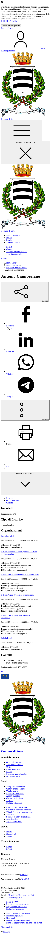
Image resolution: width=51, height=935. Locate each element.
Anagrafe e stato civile (15, 786)
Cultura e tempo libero (15, 789)
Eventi (9, 849)
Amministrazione (13, 265)
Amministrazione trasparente (18, 913)
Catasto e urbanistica (14, 798)
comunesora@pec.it (14, 897)
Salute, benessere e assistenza (18, 817)
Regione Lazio (7, 28)
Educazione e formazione (16, 807)
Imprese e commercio (15, 793)
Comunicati (11, 834)
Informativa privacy (14, 916)
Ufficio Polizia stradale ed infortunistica (17, 595)
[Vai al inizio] (2, 672)
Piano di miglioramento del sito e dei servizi (24, 923)
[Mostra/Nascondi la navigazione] (21, 130)
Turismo (9, 800)
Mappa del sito (7, 927)
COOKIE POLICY (9, 21)
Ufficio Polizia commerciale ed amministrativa (20, 574)
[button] (13, 235)
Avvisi (9, 836)
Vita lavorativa (12, 791)
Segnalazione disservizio (16, 906)
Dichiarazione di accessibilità (18, 920)
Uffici (8, 767)
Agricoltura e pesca (14, 821)
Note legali (10, 918)
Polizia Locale (7, 638)
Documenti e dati (13, 776)
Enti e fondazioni (13, 769)
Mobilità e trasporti (14, 803)
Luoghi (9, 846)
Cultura (9, 249)
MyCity (6, 932)
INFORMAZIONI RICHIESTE (26, 473)
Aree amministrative (14, 764)
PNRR (9, 247)
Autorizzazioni (12, 819)
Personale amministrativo (16, 267)
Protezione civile (8, 536)
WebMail (23, 875)
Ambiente (10, 814)
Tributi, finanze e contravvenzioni (20, 812)
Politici (9, 772)
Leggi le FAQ (12, 902)
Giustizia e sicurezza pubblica (18, 810)
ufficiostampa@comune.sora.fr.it (20, 895)
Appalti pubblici (13, 796)
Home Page (11, 263)
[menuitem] (9, 329)
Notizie (9, 832)
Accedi (4, 258)
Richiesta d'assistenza (15, 909)
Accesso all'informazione (16, 251)
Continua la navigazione (11, 26)
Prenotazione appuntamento (17, 904)
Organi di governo (13, 762)
